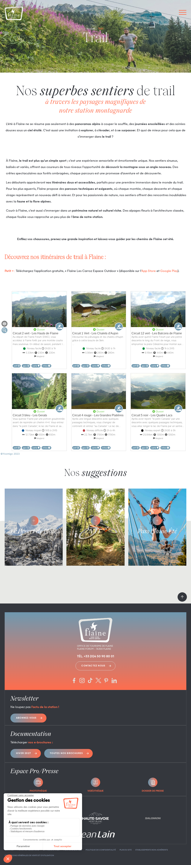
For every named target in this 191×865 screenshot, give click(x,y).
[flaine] (14, 14)
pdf (16, 366)
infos (45, 366)
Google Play (169, 271)
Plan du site (126, 850)
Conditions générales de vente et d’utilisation (29, 855)
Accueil (91, 28)
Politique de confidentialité (101, 850)
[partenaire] (95, 818)
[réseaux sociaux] (74, 681)
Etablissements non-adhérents (151, 850)
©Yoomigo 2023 (10, 453)
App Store (148, 271)
